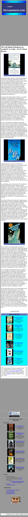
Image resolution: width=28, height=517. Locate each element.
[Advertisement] (14, 30)
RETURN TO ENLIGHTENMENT (13, 1)
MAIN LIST (21, 14)
